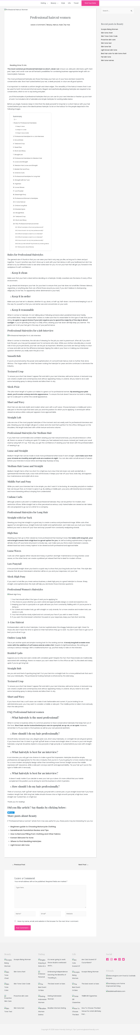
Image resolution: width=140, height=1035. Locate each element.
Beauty (53, 3)
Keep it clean (21, 126)
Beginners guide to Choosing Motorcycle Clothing (33, 826)
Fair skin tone (106, 57)
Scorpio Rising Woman (109, 29)
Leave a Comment (38, 25)
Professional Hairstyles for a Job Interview (29, 136)
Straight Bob (19, 213)
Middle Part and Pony (22, 169)
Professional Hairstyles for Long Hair (27, 176)
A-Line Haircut (20, 202)
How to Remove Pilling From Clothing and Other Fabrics (35, 834)
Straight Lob (18, 154)
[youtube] (116, 959)
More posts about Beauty (26, 247)
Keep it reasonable (23, 133)
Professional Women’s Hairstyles (26, 198)
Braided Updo (20, 209)
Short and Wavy (20, 151)
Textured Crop (20, 144)
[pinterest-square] (120, 959)
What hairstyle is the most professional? (30, 227)
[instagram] (112, 959)
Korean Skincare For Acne (21, 837)
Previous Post (18, 864)
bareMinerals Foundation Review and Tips (29, 830)
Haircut (55, 25)
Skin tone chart (107, 33)
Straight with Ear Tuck (22, 180)
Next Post (83, 864)
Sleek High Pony (20, 194)
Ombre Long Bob (21, 205)
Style (63, 3)
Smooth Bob (19, 140)
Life (69, 3)
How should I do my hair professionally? (30, 230)
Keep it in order (21, 130)
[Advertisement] (50, 47)
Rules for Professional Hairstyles (25, 123)
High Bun (18, 184)
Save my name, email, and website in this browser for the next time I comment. (48, 921)
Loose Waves (19, 187)
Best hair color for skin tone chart (113, 53)
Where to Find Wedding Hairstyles (25, 841)
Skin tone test (106, 43)
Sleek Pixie (18, 147)
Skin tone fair (106, 46)
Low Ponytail (19, 191)
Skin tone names (107, 60)
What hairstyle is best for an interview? (30, 234)
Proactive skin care (108, 40)
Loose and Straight (21, 162)
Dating (43, 3)
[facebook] (108, 959)
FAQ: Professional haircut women (27, 224)
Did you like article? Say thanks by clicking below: (33, 243)
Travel (76, 3)
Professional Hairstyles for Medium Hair (28, 158)
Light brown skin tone (20, 845)
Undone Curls (19, 173)
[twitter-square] (124, 959)
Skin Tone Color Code (109, 36)
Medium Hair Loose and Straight (26, 165)
